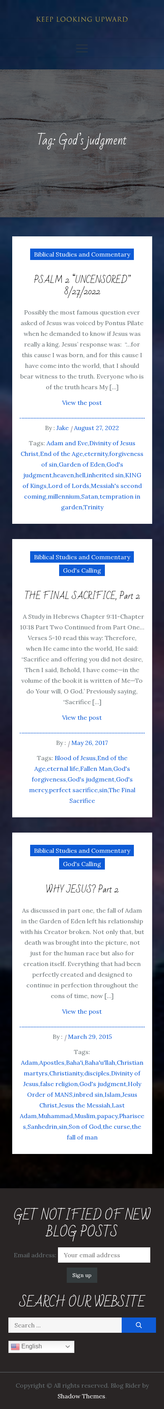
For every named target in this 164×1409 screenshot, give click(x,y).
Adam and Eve (67, 443)
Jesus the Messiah (84, 1105)
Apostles (51, 1062)
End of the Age (61, 453)
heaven (63, 475)
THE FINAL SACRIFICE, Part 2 (82, 596)
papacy (107, 1116)
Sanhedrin (42, 1126)
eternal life (63, 768)
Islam (113, 1094)
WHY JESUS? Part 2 (82, 890)
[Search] (139, 1325)
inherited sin (105, 475)
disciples (96, 1073)
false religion (59, 1084)
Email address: (36, 1255)
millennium (64, 496)
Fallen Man (96, 768)
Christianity (66, 1073)
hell (80, 475)
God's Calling (82, 570)
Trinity (93, 507)
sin (103, 790)
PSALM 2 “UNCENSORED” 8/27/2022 (82, 286)
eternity (96, 453)
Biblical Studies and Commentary (82, 254)
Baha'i (74, 1062)
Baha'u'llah (100, 1062)
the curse (116, 1126)
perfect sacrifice (73, 790)
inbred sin (88, 1094)
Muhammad (55, 1116)
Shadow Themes (81, 1396)
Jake (62, 428)
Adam (29, 1062)
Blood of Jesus (75, 758)
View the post (82, 402)
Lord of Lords (68, 485)
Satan (89, 496)
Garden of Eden (82, 464)
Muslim (84, 1116)
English (31, 1346)
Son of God (85, 1126)
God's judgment (91, 779)
